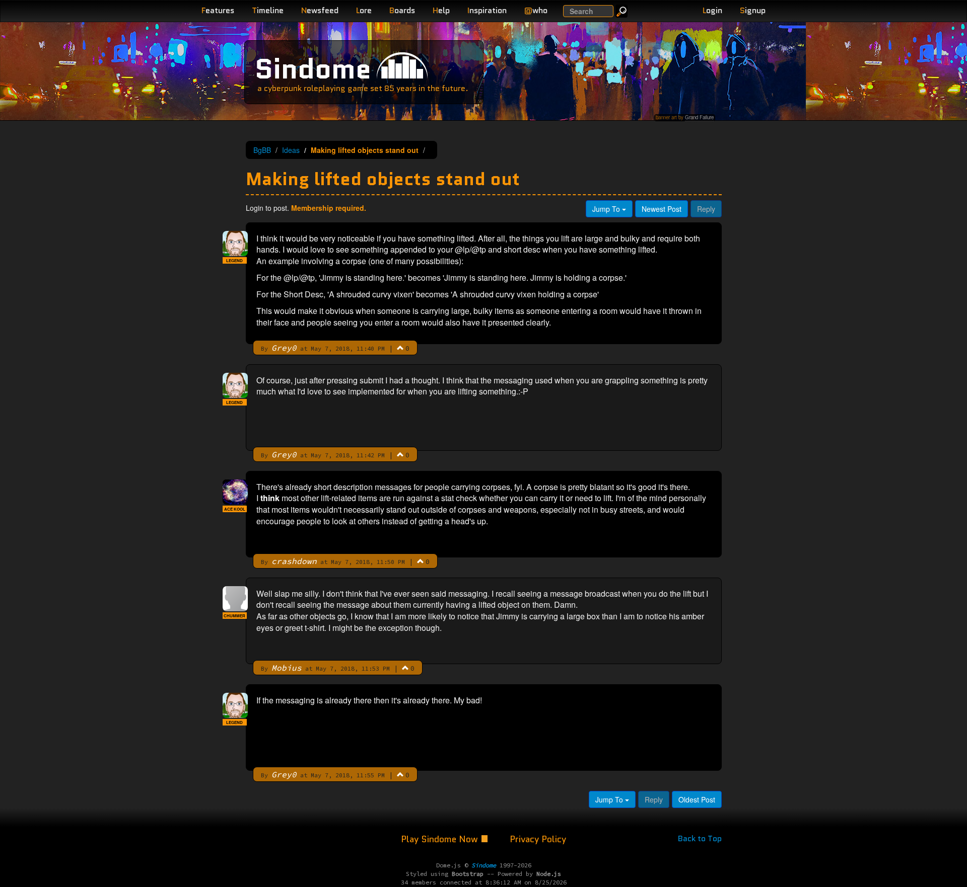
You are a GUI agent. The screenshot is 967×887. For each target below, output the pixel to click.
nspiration (487, 10)
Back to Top (700, 838)
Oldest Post (696, 799)
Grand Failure (699, 117)
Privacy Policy (538, 839)
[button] (400, 347)
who (535, 10)
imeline (268, 10)
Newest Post (661, 209)
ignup (753, 10)
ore (364, 10)
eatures (217, 10)
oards (402, 10)
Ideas (291, 150)
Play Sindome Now (440, 839)
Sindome (313, 68)
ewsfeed (319, 10)
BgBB (262, 150)
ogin (712, 10)
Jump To (607, 209)
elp (441, 10)
